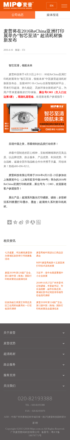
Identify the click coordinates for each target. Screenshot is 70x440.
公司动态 (18, 14)
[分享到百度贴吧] (38, 222)
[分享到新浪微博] (21, 222)
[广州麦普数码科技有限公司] (18, 5)
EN (51, 5)
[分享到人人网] (32, 222)
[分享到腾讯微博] (27, 222)
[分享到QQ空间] (15, 222)
